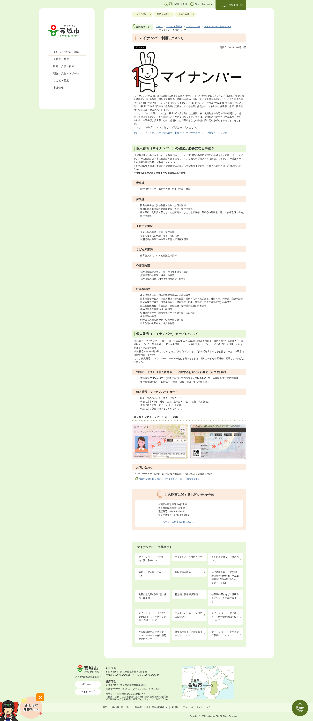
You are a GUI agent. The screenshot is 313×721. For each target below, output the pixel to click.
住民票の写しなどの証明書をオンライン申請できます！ (225, 598)
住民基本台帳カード (185, 572)
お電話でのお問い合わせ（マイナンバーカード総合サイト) (169, 479)
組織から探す (185, 14)
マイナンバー (193, 26)
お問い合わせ (88, 684)
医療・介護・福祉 (63, 66)
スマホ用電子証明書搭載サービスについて (188, 634)
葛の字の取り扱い (121, 707)
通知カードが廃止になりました (152, 574)
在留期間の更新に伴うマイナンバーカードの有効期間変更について (152, 635)
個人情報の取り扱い (156, 707)
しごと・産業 (61, 80)
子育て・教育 (61, 59)
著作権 (138, 707)
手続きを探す (163, 14)
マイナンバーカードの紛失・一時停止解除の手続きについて (225, 617)
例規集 (174, 707)
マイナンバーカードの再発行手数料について (225, 634)
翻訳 (105, 707)
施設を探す (141, 14)
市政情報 (58, 87)
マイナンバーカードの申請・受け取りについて (151, 559)
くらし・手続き (174, 26)
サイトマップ (88, 691)
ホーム (159, 26)
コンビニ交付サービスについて (225, 559)
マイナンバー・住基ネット (217, 26)
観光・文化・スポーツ (66, 73)
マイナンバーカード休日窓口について (188, 615)
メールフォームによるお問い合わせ (176, 522)
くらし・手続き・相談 (66, 51)
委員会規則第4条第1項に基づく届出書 (152, 596)
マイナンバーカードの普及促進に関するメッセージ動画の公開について (152, 617)
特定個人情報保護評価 (186, 594)
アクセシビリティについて (196, 707)
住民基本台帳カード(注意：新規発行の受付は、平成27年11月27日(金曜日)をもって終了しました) (225, 577)
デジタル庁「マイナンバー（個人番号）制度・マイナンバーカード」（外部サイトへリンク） (182, 132)
